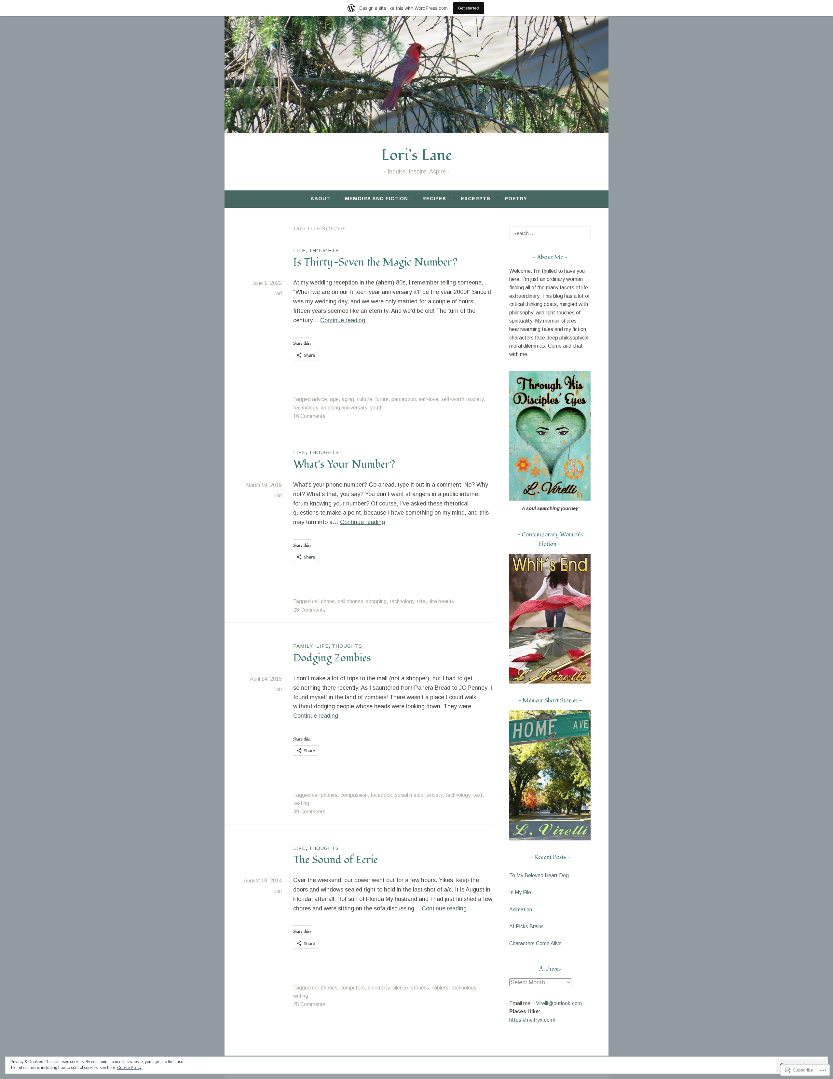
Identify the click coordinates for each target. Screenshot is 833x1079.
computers (352, 987)
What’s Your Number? (344, 464)
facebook (381, 795)
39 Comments (309, 811)
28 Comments (309, 610)
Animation (520, 909)
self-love (428, 399)
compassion (354, 795)
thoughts (324, 250)
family (303, 646)
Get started (468, 8)
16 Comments (309, 416)
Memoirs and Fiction (376, 198)
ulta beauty (441, 601)
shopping (376, 601)
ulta (421, 601)
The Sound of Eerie (335, 860)
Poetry (516, 198)
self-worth (452, 399)
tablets (440, 987)
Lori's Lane (416, 155)
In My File (520, 892)
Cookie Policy (129, 1067)
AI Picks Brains (526, 926)
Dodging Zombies (332, 658)
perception (403, 399)
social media (409, 795)
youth (376, 407)
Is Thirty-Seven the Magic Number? (375, 262)
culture (364, 399)
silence (400, 987)
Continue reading (342, 320)
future (382, 399)
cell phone (323, 601)
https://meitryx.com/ (532, 1020)
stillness (420, 987)
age (334, 399)
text (478, 795)
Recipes (434, 198)
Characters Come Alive (535, 943)
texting (301, 803)
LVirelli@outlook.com (557, 1003)
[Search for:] (550, 233)
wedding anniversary (344, 407)
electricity (378, 987)
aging (348, 399)
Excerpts (475, 198)
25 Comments (309, 1004)
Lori (277, 293)
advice (319, 399)
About (320, 198)
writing (300, 996)
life (299, 250)
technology (305, 407)
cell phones (350, 601)
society (475, 399)
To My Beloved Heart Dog (539, 875)
